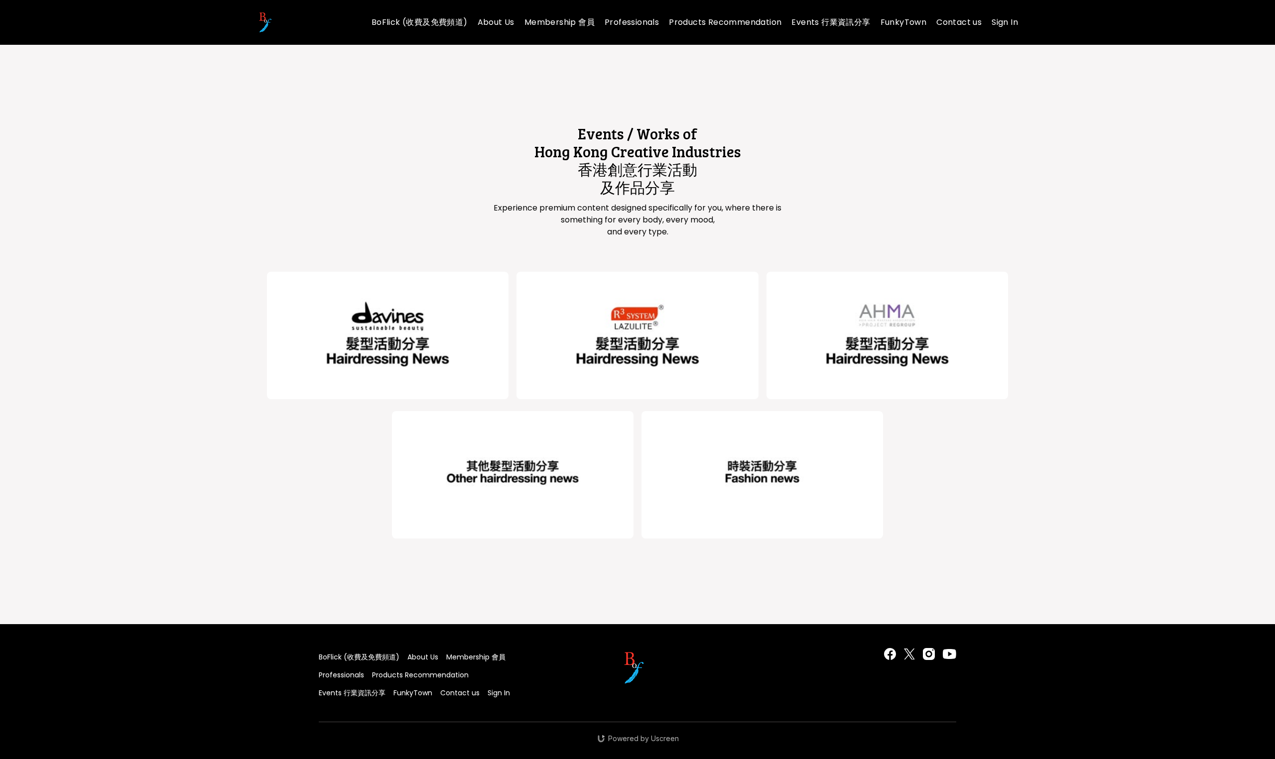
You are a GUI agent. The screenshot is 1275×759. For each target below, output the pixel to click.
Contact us (959, 22)
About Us (496, 22)
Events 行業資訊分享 (830, 22)
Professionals (632, 22)
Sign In (1005, 22)
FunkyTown (904, 22)
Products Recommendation (725, 22)
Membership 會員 (559, 22)
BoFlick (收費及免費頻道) (420, 22)
